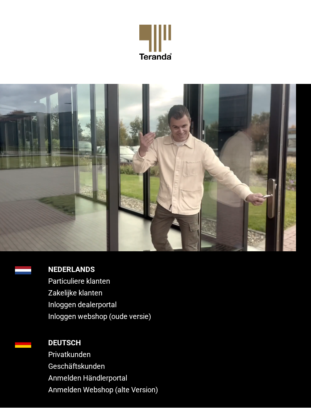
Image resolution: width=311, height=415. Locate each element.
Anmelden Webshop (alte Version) (103, 389)
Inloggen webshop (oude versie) (99, 316)
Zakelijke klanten (75, 293)
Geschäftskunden (76, 366)
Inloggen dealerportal (82, 304)
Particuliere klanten (79, 281)
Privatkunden (69, 354)
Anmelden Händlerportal (87, 378)
